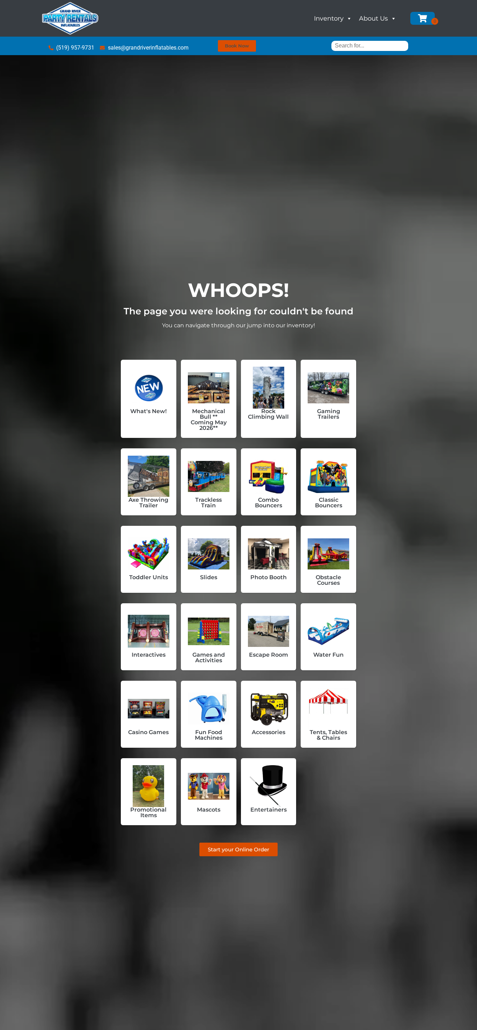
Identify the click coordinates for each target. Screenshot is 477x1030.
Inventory (329, 18)
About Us (373, 18)
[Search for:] (369, 45)
